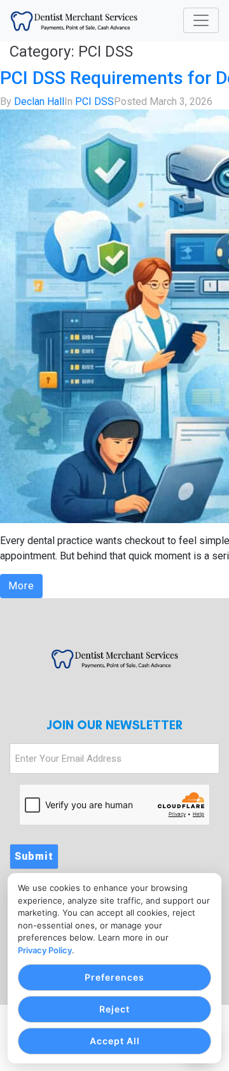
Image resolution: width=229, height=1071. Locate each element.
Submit (34, 856)
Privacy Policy (45, 950)
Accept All (115, 1040)
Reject (114, 1009)
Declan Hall (39, 101)
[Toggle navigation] (201, 20)
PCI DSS (94, 101)
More (21, 586)
